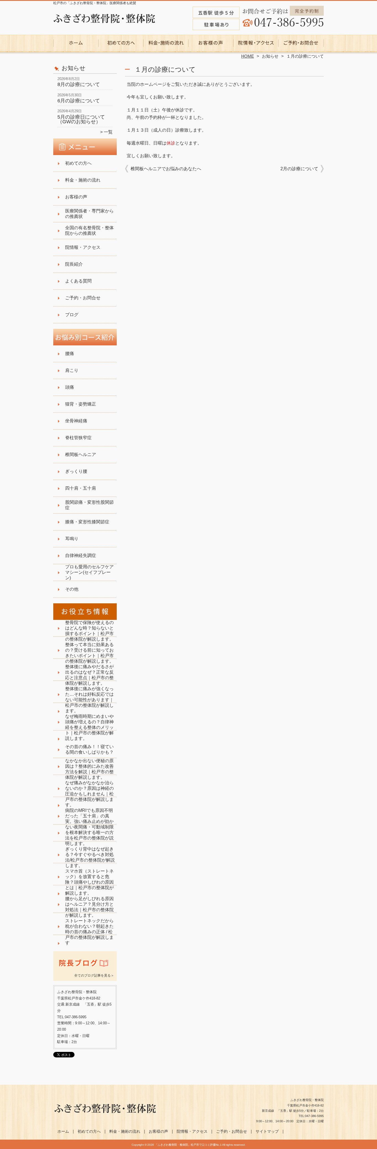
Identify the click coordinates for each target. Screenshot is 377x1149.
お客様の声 (211, 43)
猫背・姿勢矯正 (80, 404)
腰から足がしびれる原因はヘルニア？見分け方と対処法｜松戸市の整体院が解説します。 (89, 907)
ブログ (71, 314)
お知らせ (270, 56)
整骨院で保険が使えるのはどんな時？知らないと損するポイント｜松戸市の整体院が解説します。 (89, 630)
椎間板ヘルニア (80, 454)
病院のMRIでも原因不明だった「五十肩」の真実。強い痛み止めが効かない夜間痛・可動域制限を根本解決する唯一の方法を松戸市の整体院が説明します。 (89, 827)
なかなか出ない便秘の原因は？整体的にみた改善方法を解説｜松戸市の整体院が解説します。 (89, 769)
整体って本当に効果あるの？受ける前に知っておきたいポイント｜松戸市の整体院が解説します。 (89, 652)
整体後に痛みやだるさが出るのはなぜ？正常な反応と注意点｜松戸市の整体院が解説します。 (89, 675)
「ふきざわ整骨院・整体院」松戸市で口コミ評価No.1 (188, 1144)
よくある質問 (78, 281)
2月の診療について (299, 168)
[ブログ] (85, 969)
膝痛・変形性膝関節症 (87, 521)
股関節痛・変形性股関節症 (89, 505)
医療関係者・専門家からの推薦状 (89, 214)
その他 (71, 589)
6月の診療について (78, 100)
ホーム (76, 43)
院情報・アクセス (255, 43)
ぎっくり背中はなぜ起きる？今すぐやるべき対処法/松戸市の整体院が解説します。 (90, 857)
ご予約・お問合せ (301, 43)
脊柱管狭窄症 (78, 437)
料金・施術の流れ (166, 43)
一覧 (108, 132)
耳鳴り (71, 538)
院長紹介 (74, 264)
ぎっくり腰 (76, 471)
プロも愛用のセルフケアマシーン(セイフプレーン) (89, 572)
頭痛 (69, 387)
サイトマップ (267, 1131)
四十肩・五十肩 (80, 488)
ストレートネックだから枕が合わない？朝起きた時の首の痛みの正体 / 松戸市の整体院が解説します (89, 931)
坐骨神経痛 (76, 420)
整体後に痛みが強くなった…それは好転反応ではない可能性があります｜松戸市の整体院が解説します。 (89, 699)
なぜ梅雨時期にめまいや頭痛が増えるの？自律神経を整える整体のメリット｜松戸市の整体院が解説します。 (89, 727)
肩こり (71, 370)
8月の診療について (78, 84)
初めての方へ (121, 43)
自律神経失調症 (80, 555)
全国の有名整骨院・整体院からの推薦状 (89, 230)
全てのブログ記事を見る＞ (94, 975)
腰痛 (69, 353)
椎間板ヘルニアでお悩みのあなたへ (166, 168)
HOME (247, 56)
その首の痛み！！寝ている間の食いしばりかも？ (89, 749)
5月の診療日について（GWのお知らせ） (81, 119)
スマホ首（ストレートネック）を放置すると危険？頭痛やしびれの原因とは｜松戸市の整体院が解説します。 (89, 882)
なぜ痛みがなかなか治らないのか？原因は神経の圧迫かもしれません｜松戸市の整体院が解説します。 (89, 793)
